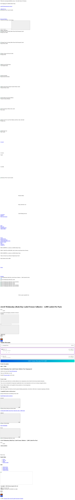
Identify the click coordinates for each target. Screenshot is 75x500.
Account (2, 141)
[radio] (37, 345)
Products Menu (21, 195)
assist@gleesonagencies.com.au (6, 6)
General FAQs (3, 238)
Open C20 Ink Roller (3, 425)
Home (1, 267)
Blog (1, 242)
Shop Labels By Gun (22, 204)
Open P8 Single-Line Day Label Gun (6, 395)
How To (4, 460)
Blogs (4, 461)
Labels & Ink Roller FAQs (5, 240)
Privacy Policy (5, 468)
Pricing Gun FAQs (3, 239)
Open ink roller (7, 375)
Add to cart (3, 334)
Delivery (2, 215)
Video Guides (3, 228)
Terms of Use (5, 466)
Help (1, 225)
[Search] (21, 25)
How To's (2, 226)
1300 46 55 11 (3, 8)
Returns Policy (5, 469)
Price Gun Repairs (3, 216)
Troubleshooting (3, 227)
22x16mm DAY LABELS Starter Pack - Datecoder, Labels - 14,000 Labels (12, 410)
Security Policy (5, 470)
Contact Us (2, 245)
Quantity (2, 313)
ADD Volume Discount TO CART (37, 361)
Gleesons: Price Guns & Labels (9, 498)
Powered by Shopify (19, 498)
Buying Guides (3, 241)
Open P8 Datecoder (13, 371)
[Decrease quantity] (4, 352)
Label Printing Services (22, 213)
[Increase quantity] (9, 352)
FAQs (1, 237)
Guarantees (2, 214)
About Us (2, 244)
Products (2, 276)
